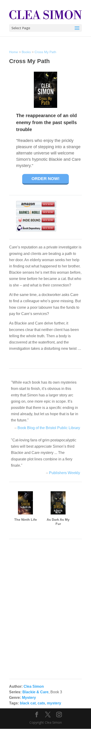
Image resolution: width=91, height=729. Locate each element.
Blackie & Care (35, 692)
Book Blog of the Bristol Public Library (49, 428)
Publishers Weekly (64, 473)
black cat (28, 703)
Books (26, 52)
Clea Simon (34, 686)
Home (13, 52)
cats (41, 703)
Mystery (29, 698)
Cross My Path (45, 52)
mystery (54, 703)
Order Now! (46, 178)
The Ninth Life (25, 519)
